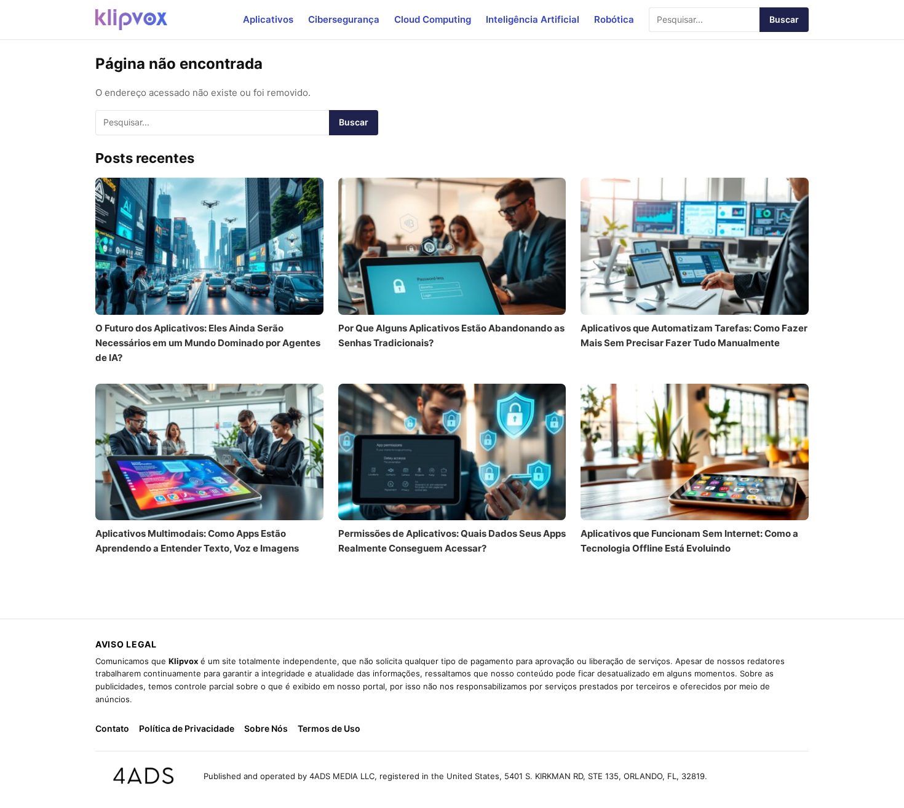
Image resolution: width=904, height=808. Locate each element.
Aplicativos (268, 19)
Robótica (614, 19)
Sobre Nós (266, 728)
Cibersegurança (343, 19)
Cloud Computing (432, 19)
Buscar (784, 19)
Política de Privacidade (186, 728)
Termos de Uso (329, 728)
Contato (112, 728)
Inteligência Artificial (532, 19)
